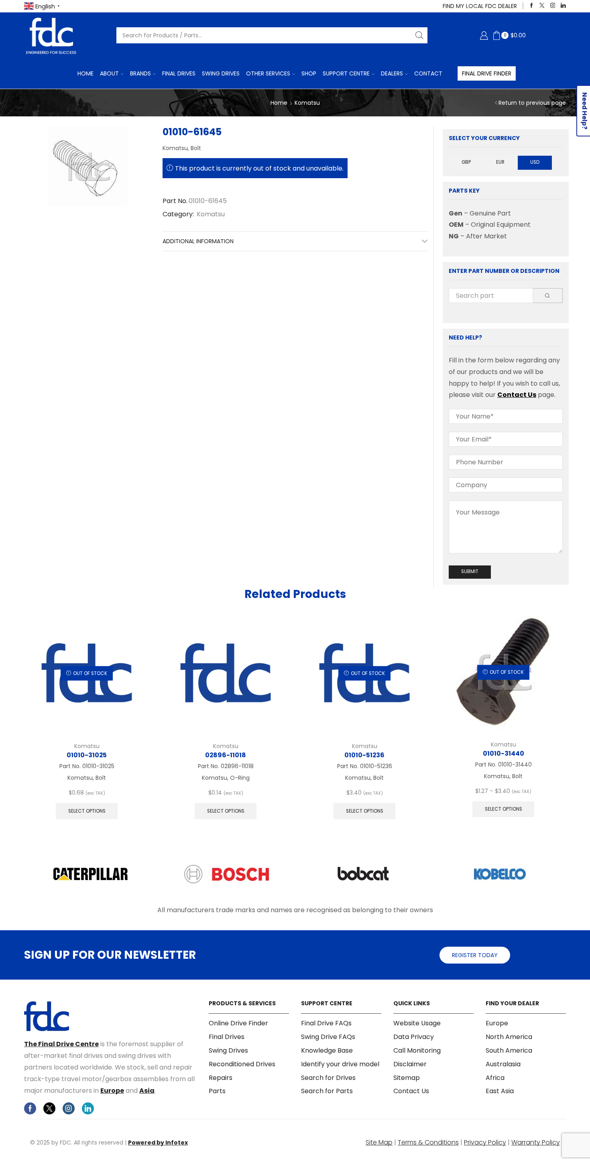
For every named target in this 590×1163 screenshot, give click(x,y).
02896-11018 (225, 755)
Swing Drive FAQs (328, 1036)
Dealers (392, 73)
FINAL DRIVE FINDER (486, 73)
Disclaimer (410, 1064)
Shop (308, 73)
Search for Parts (327, 1091)
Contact (428, 73)
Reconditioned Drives (242, 1064)
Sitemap (406, 1077)
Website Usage (417, 1023)
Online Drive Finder (238, 1023)
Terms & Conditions (428, 1142)
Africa (495, 1077)
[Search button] (419, 35)
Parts (217, 1091)
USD (534, 162)
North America (509, 1036)
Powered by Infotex (158, 1143)
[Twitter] (542, 6)
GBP (466, 162)
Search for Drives (328, 1077)
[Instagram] (552, 6)
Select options (87, 811)
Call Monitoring (417, 1050)
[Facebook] (531, 6)
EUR (500, 162)
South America (509, 1050)
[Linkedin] (563, 6)
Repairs (220, 1077)
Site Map (379, 1142)
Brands (140, 73)
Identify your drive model (340, 1064)
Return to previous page (532, 103)
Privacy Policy (485, 1142)
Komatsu (307, 103)
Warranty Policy (535, 1142)
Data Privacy (413, 1036)
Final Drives (178, 73)
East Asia (500, 1091)
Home (85, 73)
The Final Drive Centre (61, 1044)
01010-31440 (503, 753)
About (109, 73)
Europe (112, 1090)
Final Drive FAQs (326, 1023)
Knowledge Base (327, 1050)
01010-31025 (87, 755)
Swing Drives (221, 73)
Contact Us (516, 394)
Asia (147, 1090)
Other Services (268, 73)
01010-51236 (364, 755)
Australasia (503, 1064)
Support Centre (346, 73)
